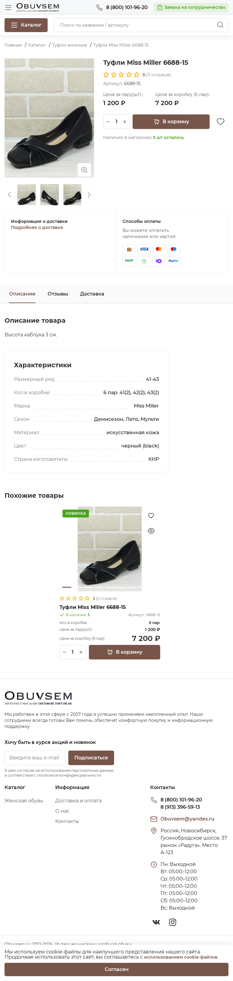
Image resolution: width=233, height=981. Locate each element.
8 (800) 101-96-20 (181, 800)
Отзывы (58, 294)
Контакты (67, 821)
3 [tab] (88, 587)
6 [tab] (120, 587)
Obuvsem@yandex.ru (187, 819)
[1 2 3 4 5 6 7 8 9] (109, 549)
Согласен (117, 969)
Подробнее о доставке (37, 227)
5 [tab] (109, 587)
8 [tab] (142, 587)
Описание (22, 294)
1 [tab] (66, 587)
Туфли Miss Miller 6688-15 (92, 607)
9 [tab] (152, 587)
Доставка (92, 294)
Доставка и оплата (78, 801)
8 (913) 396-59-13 (180, 807)
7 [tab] (131, 587)
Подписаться (91, 758)
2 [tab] (77, 587)
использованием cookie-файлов (181, 957)
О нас (62, 811)
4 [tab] (98, 587)
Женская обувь (24, 801)
